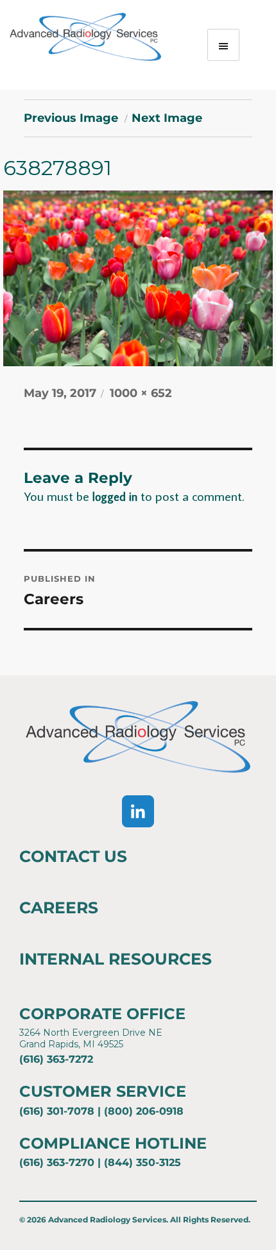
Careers (58, 907)
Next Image (167, 118)
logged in (114, 496)
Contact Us (73, 856)
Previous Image (71, 118)
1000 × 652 (141, 393)
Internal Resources (115, 958)
